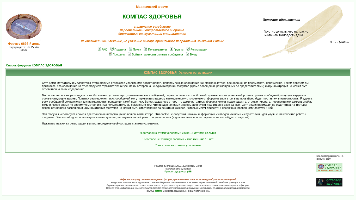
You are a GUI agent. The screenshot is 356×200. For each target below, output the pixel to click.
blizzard (158, 190)
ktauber (187, 168)
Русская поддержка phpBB (178, 171)
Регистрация (199, 49)
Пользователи (157, 49)
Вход (193, 54)
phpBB (170, 165)
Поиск (137, 49)
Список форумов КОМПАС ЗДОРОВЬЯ (34, 65)
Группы (178, 49)
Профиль (119, 54)
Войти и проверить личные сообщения (157, 54)
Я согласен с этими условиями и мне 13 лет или (178, 132)
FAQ (104, 49)
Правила (120, 49)
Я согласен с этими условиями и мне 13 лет (178, 139)
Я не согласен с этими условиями (178, 145)
